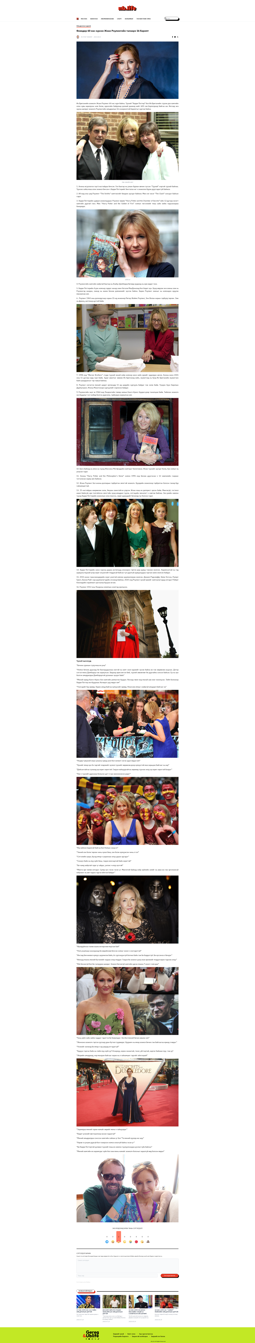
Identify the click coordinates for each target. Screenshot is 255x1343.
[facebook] (172, 37)
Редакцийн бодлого (120, 1336)
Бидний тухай (118, 1334)
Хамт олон (131, 1334)
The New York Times (143, 19)
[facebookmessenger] (175, 37)
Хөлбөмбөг (129, 19)
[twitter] (177, 37)
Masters (84, 19)
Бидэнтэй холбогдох (140, 1336)
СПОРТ (119, 19)
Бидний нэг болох (158, 1336)
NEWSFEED (94, 19)
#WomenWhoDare (107, 19)
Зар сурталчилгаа (146, 1334)
